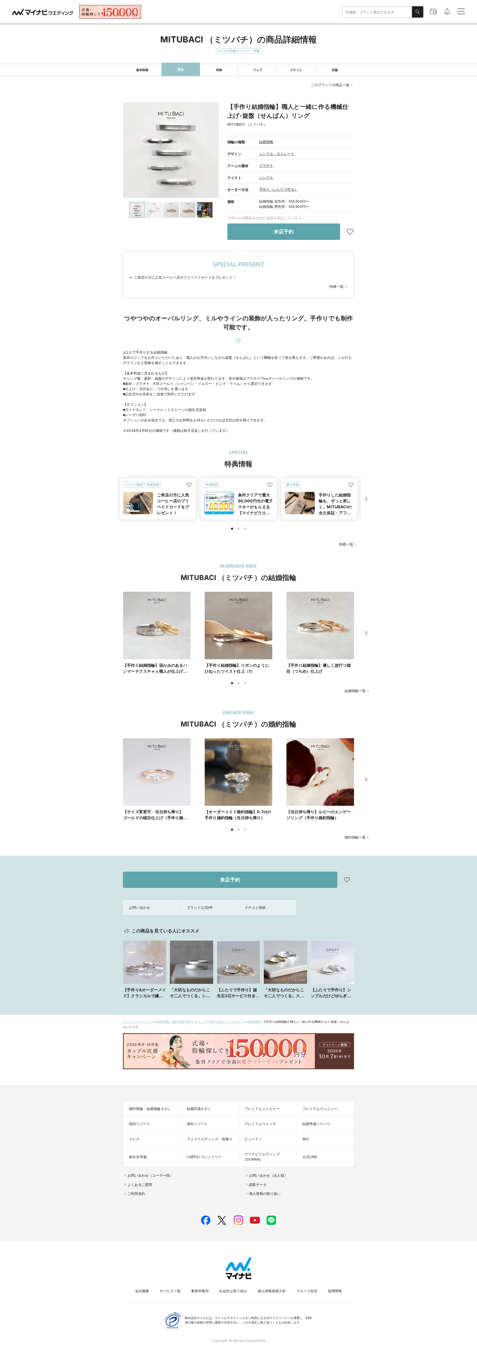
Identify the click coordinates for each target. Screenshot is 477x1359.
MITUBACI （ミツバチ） (227, 1022)
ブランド (200, 1022)
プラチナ (266, 165)
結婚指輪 (266, 142)
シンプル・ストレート (276, 153)
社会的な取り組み (233, 1291)
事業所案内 (200, 1291)
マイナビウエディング (138, 1022)
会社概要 (142, 1291)
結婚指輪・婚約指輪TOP (173, 1022)
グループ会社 (307, 1291)
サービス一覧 (170, 1291)
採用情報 (335, 1291)
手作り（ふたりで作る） (278, 189)
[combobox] (377, 12)
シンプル (266, 177)
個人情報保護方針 (272, 1291)
